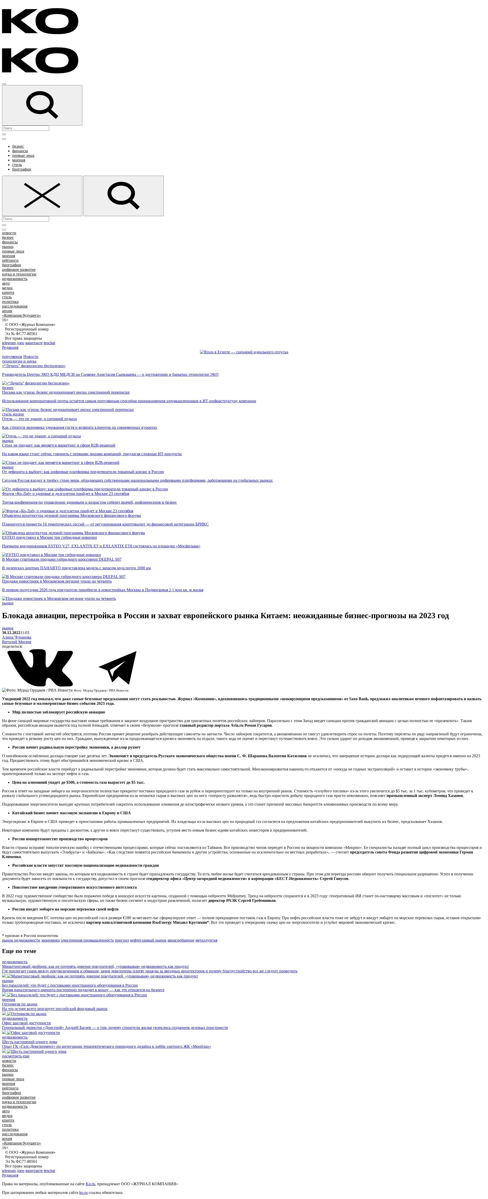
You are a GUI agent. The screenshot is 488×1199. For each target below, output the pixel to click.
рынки (7, 246)
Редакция (10, 347)
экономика (50, 940)
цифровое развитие (19, 269)
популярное (12, 356)
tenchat (49, 343)
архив (7, 311)
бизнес (18, 146)
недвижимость (14, 279)
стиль (17, 164)
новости (9, 233)
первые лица (23, 155)
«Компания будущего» (21, 315)
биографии (21, 169)
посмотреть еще (15, 1056)
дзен (20, 343)
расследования (14, 306)
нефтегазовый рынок (148, 940)
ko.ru (83, 1192)
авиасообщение (180, 940)
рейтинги (10, 260)
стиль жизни (13, 414)
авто (6, 283)
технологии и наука (19, 361)
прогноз (122, 940)
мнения (18, 160)
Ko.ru (90, 1184)
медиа (7, 288)
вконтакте (34, 343)
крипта (8, 292)
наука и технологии (19, 274)
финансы (20, 151)
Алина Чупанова (16, 637)
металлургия (206, 940)
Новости (30, 356)
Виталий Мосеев (16, 642)
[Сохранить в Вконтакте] (40, 685)
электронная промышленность (87, 940)
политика (10, 301)
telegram (9, 343)
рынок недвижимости (21, 940)
